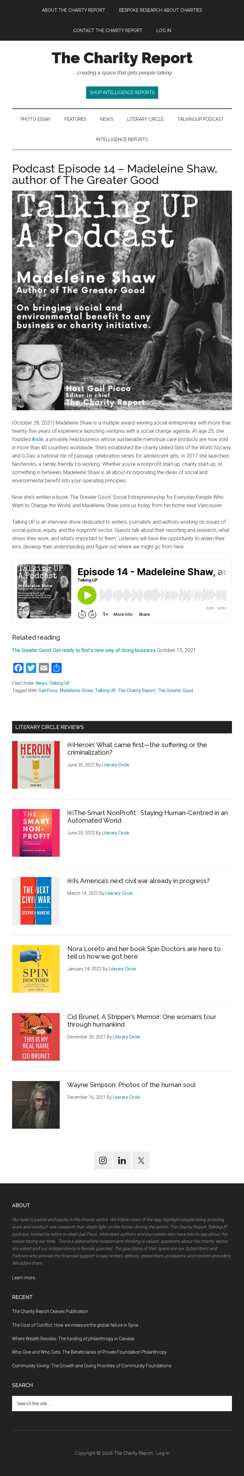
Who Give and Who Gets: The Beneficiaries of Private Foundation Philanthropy (89, 1352)
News (41, 683)
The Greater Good (175, 690)
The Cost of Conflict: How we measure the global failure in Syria (75, 1325)
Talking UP (59, 683)
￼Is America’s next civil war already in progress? (138, 881)
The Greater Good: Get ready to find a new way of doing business (84, 650)
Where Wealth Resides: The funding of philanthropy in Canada (73, 1338)
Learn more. (24, 1277)
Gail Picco (48, 690)
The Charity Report (122, 58)
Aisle (37, 439)
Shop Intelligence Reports (122, 92)
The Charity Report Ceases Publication (50, 1311)
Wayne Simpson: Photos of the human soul (131, 1085)
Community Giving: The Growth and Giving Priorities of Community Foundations (92, 1365)
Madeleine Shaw (76, 690)
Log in (162, 1453)
